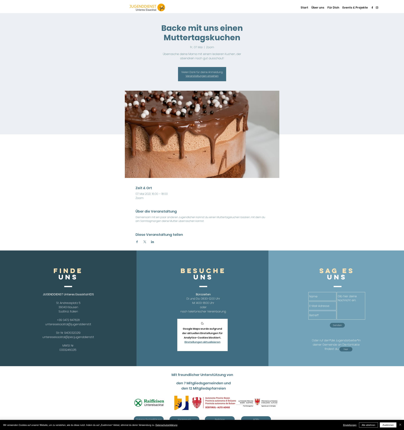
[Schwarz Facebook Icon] (372, 7)
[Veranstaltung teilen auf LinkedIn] (152, 242)
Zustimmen (388, 425)
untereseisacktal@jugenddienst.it (68, 324)
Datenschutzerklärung (166, 425)
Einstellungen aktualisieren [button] (202, 342)
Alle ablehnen (368, 425)
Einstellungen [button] (349, 425)
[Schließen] (400, 424)
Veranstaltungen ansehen (202, 76)
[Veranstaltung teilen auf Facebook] (137, 242)
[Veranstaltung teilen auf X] (144, 242)
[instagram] (377, 7)
